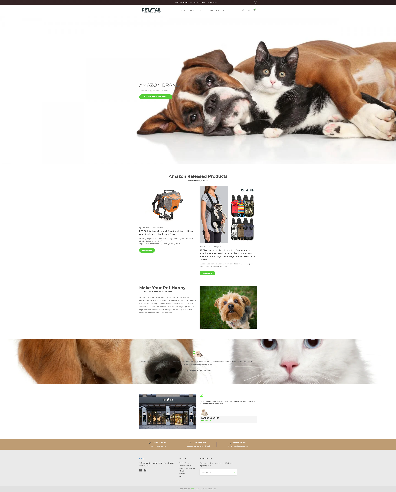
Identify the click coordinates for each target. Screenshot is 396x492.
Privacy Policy (184, 463)
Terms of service (185, 465)
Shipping (182, 471)
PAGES (192, 10)
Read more (147, 250)
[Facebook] (145, 470)
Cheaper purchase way (187, 468)
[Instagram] (140, 470)
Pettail (141, 459)
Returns (182, 473)
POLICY (202, 10)
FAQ (180, 476)
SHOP (183, 10)
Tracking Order (217, 10)
